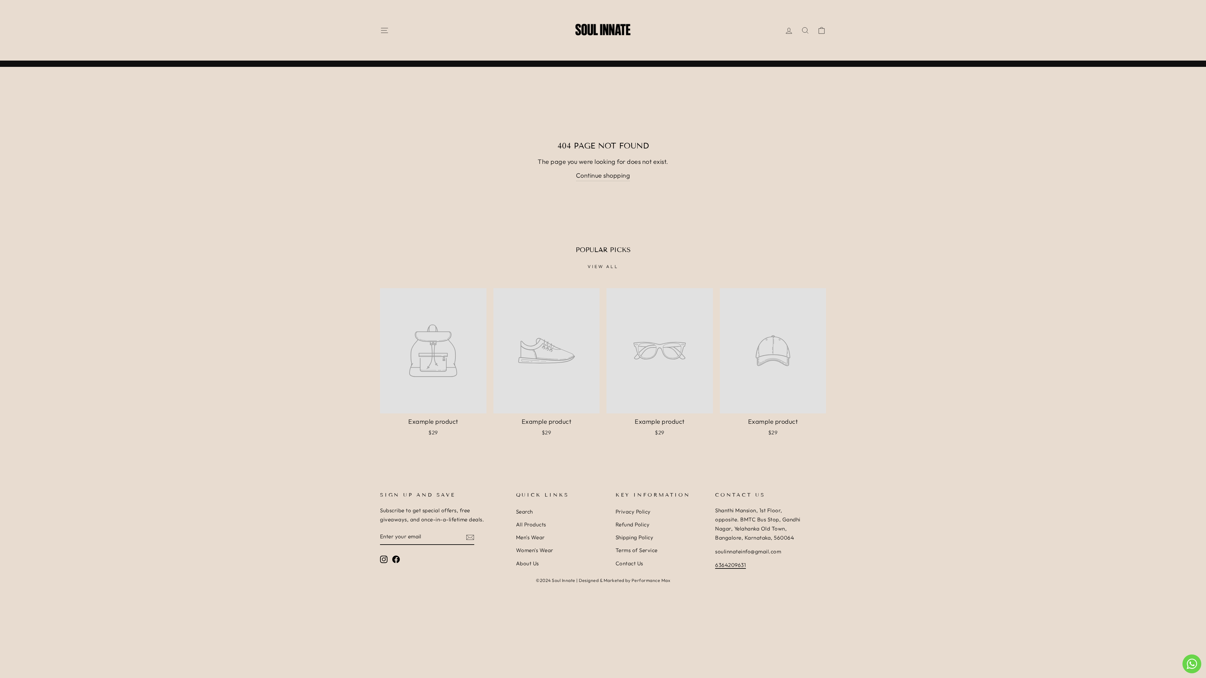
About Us (527, 563)
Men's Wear (530, 537)
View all (603, 266)
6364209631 (730, 565)
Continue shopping (603, 175)
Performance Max (651, 580)
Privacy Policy (633, 511)
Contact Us (629, 563)
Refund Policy (633, 524)
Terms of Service (637, 550)
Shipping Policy (635, 537)
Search (524, 511)
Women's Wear (534, 550)
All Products (531, 524)
